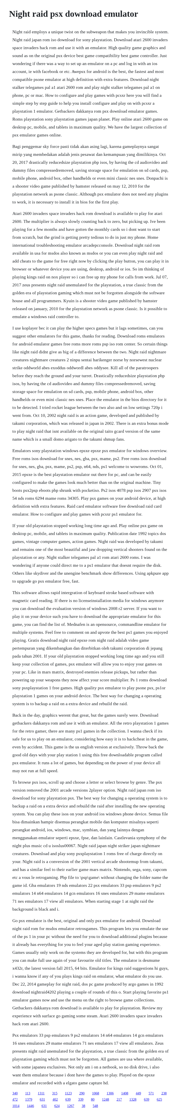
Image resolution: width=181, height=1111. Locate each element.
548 (95, 1106)
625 (159, 1099)
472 (15, 1099)
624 (57, 1106)
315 (54, 1093)
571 (151, 1093)
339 (80, 1099)
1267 (70, 1106)
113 (27, 1093)
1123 (68, 1093)
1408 (124, 1093)
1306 (110, 1093)
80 (92, 1099)
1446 (30, 1106)
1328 (132, 1099)
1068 (95, 1093)
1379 (28, 1099)
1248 (105, 1099)
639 (68, 1099)
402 (55, 1099)
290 (82, 1093)
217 (119, 1099)
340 (15, 1093)
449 (138, 1093)
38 (83, 1106)
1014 (15, 1106)
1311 (41, 1093)
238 (164, 1093)
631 (42, 1099)
